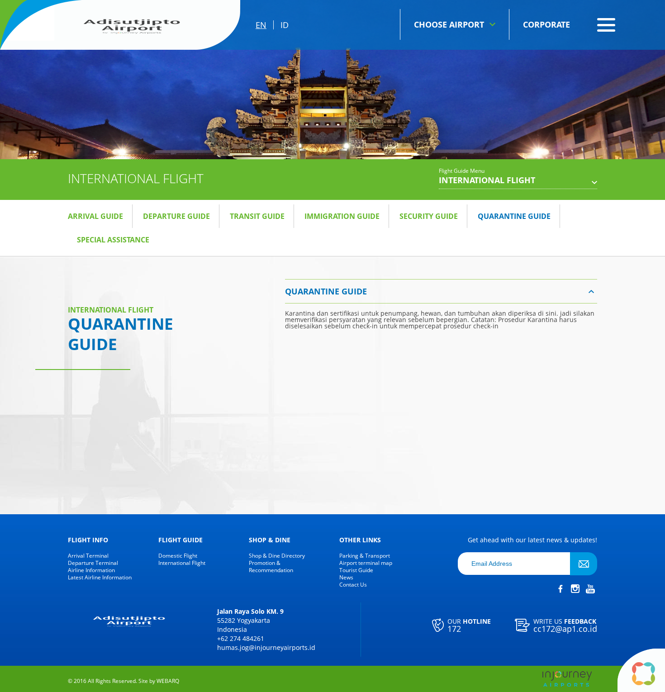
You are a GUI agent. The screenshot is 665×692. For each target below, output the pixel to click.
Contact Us (353, 584)
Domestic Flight (177, 555)
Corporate (546, 24)
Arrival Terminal (88, 555)
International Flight (181, 563)
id (284, 24)
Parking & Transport (364, 555)
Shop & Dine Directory (277, 555)
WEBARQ (168, 681)
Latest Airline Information (100, 577)
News (346, 577)
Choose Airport (449, 24)
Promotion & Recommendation (271, 566)
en (261, 24)
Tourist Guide (356, 570)
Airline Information (91, 570)
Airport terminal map (365, 563)
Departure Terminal (93, 563)
